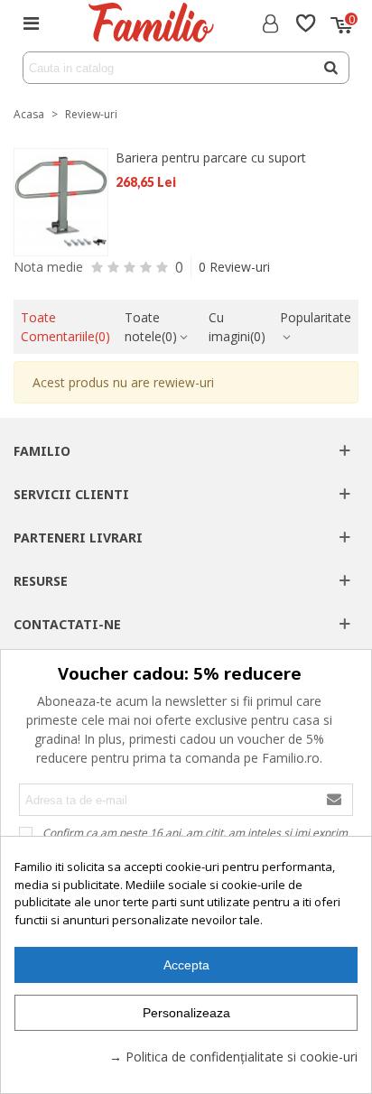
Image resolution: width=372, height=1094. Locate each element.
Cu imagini (237, 327)
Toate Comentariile (65, 327)
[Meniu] (31, 22)
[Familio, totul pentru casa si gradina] (150, 22)
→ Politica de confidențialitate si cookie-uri (233, 1056)
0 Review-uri (234, 266)
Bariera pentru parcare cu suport (211, 157)
